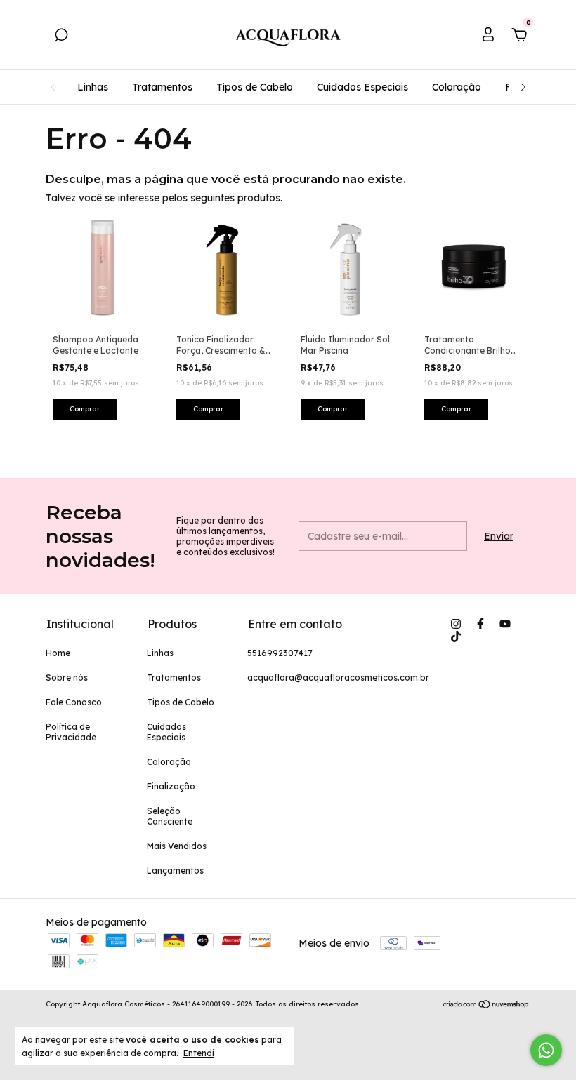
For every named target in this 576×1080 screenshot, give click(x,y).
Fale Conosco (74, 702)
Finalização (171, 786)
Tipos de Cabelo (254, 87)
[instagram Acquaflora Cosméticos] (456, 623)
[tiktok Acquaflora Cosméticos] (456, 636)
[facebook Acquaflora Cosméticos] (480, 623)
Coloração (456, 87)
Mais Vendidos (177, 846)
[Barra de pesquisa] (61, 37)
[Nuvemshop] (486, 1005)
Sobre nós (67, 677)
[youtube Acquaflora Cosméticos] (505, 623)
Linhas (92, 87)
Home (58, 653)
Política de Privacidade (71, 731)
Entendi (198, 1053)
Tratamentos (162, 87)
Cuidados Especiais (362, 87)
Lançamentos (175, 870)
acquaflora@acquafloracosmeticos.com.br (338, 677)
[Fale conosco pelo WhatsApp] (546, 1050)
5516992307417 (280, 653)
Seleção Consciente (169, 816)
